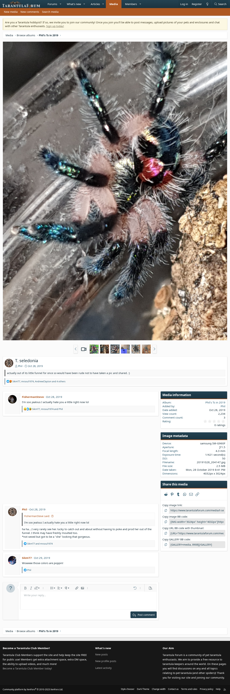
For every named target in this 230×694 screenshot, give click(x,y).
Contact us (173, 689)
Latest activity (103, 668)
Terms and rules (189, 689)
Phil (20, 366)
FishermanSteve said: (37, 516)
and (40, 543)
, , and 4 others (38, 381)
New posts (101, 654)
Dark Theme (143, 689)
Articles (95, 4)
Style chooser (127, 689)
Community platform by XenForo (33, 689)
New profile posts (105, 661)
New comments (29, 11)
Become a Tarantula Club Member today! (27, 668)
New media (11, 11)
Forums (52, 4)
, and (47, 409)
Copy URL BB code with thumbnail (182, 528)
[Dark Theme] (207, 4)
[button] (60, 4)
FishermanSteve (33, 397)
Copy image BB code (174, 516)
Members (131, 4)
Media (113, 4)
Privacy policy (206, 689)
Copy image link (172, 505)
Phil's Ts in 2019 (215, 402)
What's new (74, 4)
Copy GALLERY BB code (176, 539)
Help (218, 689)
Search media (50, 11)
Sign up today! (55, 26)
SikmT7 (27, 558)
